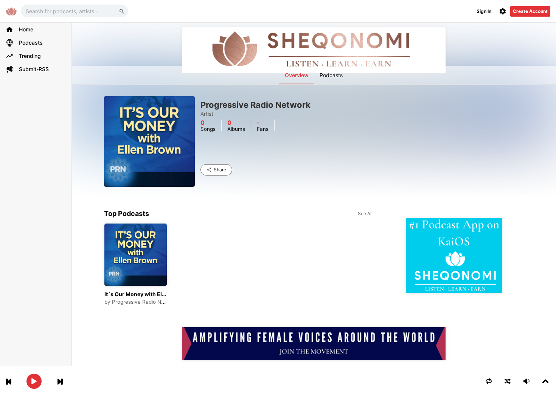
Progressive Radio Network (145, 302)
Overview (297, 75)
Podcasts (331, 75)
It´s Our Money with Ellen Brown (135, 294)
